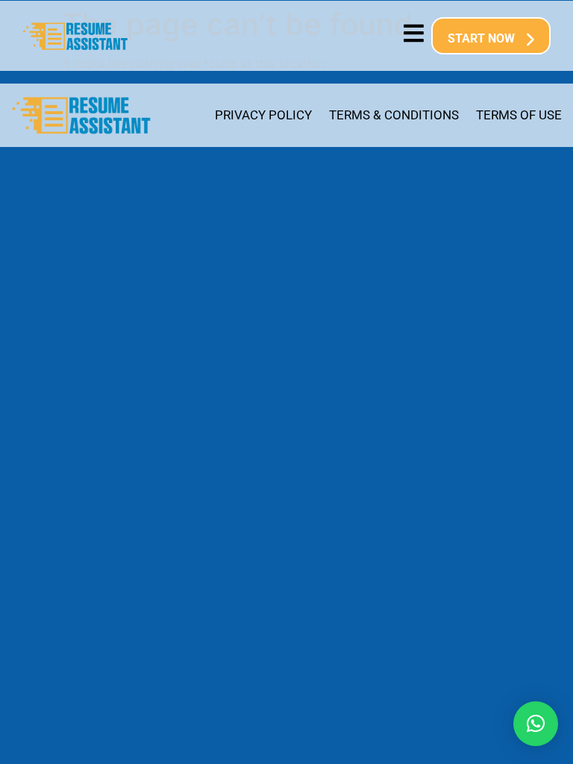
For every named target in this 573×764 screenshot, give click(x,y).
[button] (535, 723)
